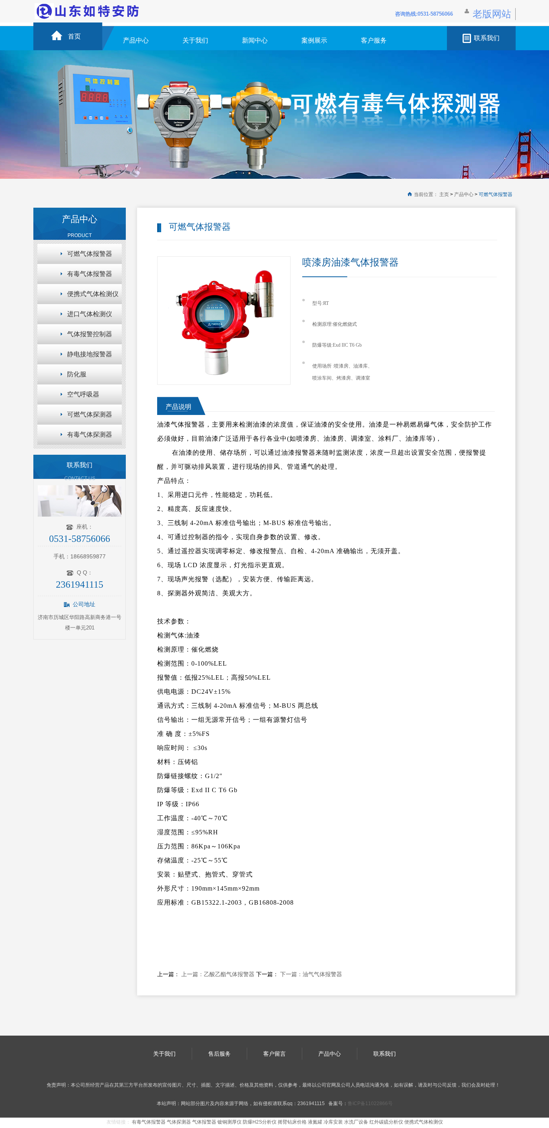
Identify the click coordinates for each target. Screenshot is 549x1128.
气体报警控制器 (89, 334)
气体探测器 (179, 1122)
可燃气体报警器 (495, 194)
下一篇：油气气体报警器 (311, 974)
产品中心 (136, 40)
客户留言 (274, 1053)
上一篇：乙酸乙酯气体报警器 (218, 974)
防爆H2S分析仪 (260, 1122)
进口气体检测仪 (89, 314)
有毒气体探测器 (89, 434)
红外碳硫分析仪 (386, 1122)
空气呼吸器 (83, 394)
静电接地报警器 (89, 354)
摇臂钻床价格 (292, 1122)
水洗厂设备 (356, 1122)
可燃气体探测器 (89, 414)
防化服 (76, 374)
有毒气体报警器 (89, 273)
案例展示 (314, 40)
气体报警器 (204, 1122)
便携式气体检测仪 (93, 293)
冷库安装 (333, 1122)
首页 (74, 36)
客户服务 (374, 40)
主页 (444, 194)
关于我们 (195, 40)
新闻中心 (255, 40)
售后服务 (219, 1053)
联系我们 (487, 38)
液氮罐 (315, 1122)
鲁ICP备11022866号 (370, 1103)
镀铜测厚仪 (229, 1122)
